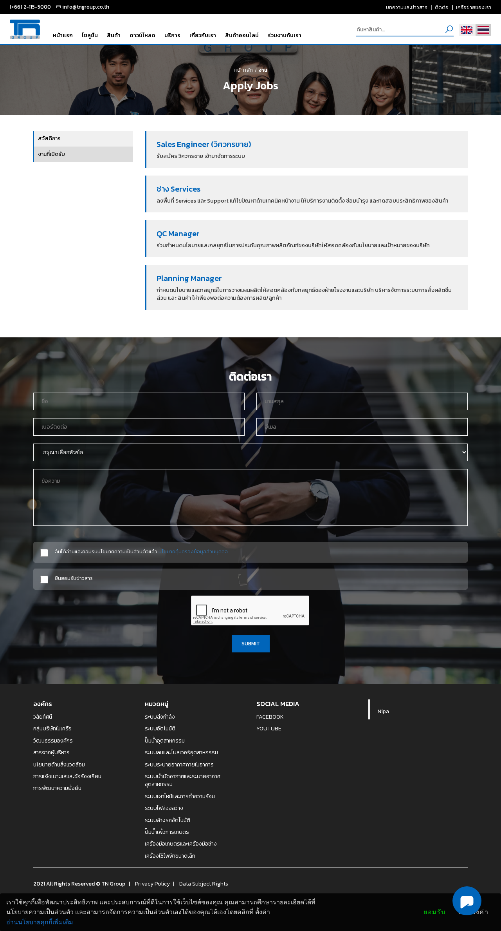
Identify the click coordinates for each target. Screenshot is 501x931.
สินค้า (114, 35)
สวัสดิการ (49, 138)
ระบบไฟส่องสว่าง (164, 808)
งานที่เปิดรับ (51, 154)
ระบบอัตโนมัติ (160, 728)
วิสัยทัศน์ (42, 717)
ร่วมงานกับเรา (284, 35)
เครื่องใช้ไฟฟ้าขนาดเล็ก (170, 856)
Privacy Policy (152, 884)
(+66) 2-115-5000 (30, 7)
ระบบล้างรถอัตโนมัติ (167, 820)
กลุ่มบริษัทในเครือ (52, 728)
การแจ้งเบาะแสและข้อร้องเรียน (67, 776)
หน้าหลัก (243, 70)
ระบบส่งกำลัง (160, 717)
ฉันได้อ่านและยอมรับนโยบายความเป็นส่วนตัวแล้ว (141, 551)
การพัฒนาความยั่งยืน (57, 788)
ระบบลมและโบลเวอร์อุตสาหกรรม (181, 752)
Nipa (383, 711)
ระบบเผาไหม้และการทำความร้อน (180, 796)
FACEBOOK (270, 717)
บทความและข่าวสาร (406, 7)
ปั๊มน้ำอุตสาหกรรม (165, 740)
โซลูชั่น (90, 35)
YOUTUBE (268, 728)
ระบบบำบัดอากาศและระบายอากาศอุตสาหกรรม (182, 780)
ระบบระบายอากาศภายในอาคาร (179, 764)
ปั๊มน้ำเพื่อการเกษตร (167, 832)
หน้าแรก (63, 35)
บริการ (172, 35)
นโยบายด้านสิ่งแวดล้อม (59, 764)
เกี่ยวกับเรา (202, 35)
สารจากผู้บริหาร (51, 752)
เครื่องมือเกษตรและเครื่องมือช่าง (181, 844)
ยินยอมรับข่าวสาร (74, 578)
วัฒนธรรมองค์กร (53, 740)
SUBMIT (250, 643)
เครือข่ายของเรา (473, 7)
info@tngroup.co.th (85, 7)
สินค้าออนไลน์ (242, 35)
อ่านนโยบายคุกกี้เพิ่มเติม (39, 922)
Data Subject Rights (203, 884)
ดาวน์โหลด (142, 35)
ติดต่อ (442, 7)
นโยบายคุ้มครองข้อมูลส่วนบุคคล (193, 551)
